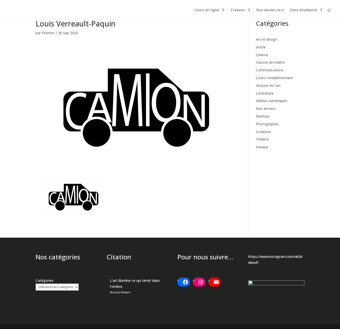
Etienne (48, 32)
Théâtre (262, 139)
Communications (269, 70)
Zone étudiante (303, 10)
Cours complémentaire (274, 77)
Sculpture (263, 131)
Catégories (45, 280)
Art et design (266, 39)
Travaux (237, 10)
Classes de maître (270, 62)
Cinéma (262, 54)
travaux (262, 147)
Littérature (265, 93)
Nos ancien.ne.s (269, 10)
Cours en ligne (206, 10)
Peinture (263, 116)
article (261, 47)
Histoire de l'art (268, 85)
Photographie (267, 124)
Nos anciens (266, 108)
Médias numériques (271, 100)
